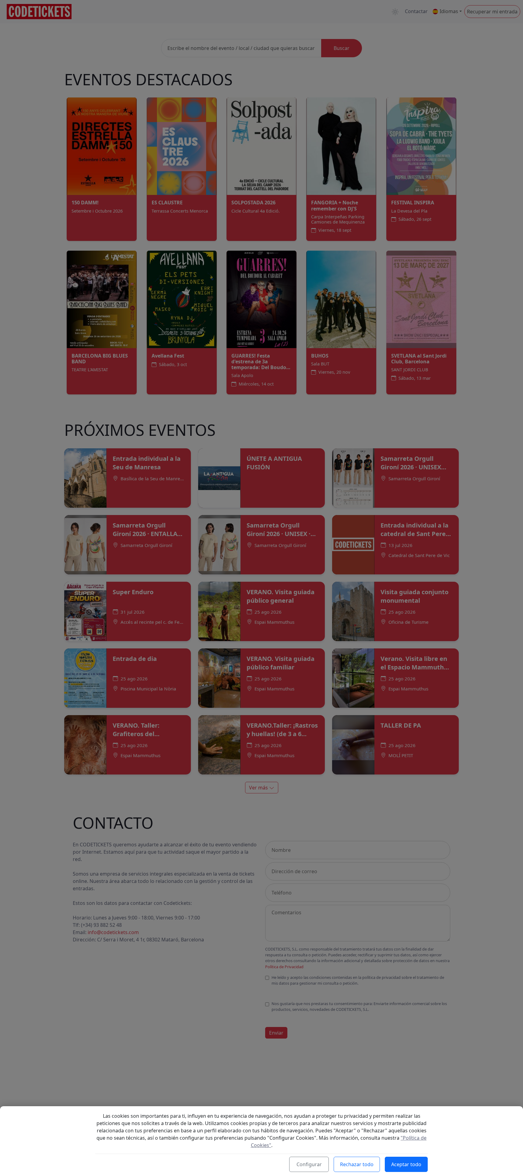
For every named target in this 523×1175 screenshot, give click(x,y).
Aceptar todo (406, 1164)
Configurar (309, 1164)
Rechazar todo (357, 1164)
